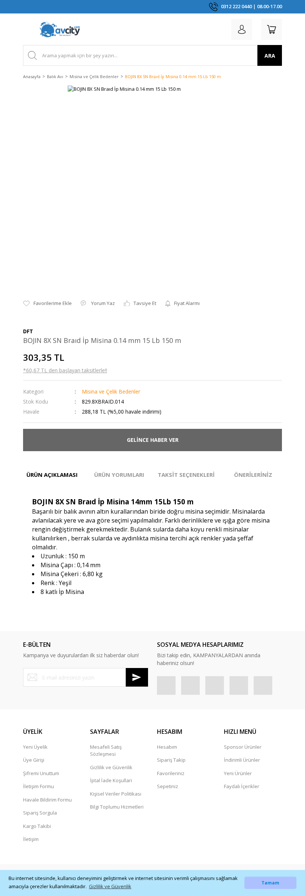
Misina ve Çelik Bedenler (111, 391)
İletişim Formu (38, 786)
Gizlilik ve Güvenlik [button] (110, 886)
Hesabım (167, 747)
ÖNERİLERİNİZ (253, 474)
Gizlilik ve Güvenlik (111, 767)
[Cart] (271, 29)
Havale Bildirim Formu (47, 799)
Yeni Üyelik (35, 747)
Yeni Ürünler (238, 773)
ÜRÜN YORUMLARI (119, 474)
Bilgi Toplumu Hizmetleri (117, 806)
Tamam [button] (270, 883)
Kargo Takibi (37, 826)
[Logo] (59, 29)
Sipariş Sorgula (40, 812)
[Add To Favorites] (47, 303)
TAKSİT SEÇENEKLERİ (186, 474)
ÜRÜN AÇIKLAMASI (52, 474)
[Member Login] (241, 29)
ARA (269, 55)
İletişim (31, 839)
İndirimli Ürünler (242, 760)
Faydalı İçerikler (241, 786)
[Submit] (137, 677)
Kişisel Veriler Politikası (115, 793)
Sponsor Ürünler (242, 747)
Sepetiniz (167, 786)
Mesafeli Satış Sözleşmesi (106, 751)
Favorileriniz (170, 773)
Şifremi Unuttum (41, 773)
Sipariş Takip (171, 760)
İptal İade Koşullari (111, 780)
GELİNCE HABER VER (153, 439)
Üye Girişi (33, 760)
